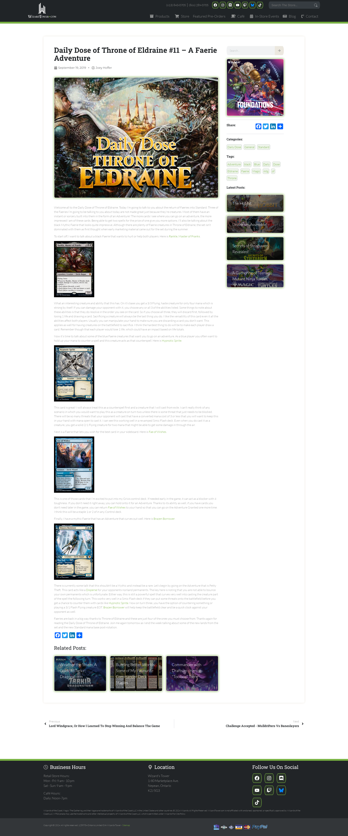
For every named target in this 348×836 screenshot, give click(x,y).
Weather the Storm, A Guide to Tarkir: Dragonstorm (78, 670)
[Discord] (230, 5)
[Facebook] (215, 5)
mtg (266, 171)
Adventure (234, 164)
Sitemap (126, 825)
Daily (266, 164)
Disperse (91, 590)
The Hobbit (242, 203)
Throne (232, 178)
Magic (256, 171)
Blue (257, 164)
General (249, 147)
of (273, 171)
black (247, 164)
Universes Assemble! (249, 224)
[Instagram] (222, 5)
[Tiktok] (260, 5)
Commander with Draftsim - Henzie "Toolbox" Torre (187, 670)
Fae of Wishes (157, 432)
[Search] (279, 50)
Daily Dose (234, 147)
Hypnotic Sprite (171, 340)
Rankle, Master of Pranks (184, 236)
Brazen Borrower (164, 518)
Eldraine (232, 171)
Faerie (245, 171)
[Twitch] (245, 5)
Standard (263, 147)
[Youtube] (237, 5)
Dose (276, 164)
